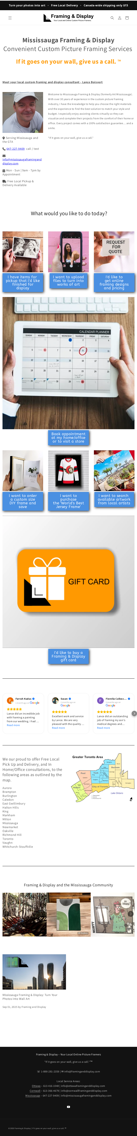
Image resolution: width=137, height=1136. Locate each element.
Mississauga (32, 1095)
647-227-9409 (16, 149)
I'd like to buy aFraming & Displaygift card (68, 656)
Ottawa (36, 1086)
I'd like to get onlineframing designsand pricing (114, 282)
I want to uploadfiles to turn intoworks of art (68, 281)
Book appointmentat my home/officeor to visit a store (68, 438)
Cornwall (35, 1090)
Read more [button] (13, 725)
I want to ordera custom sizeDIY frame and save (23, 501)
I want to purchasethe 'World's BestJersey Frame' (68, 501)
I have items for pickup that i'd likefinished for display (23, 282)
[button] (10, 18)
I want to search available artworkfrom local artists (114, 499)
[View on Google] (10, 700)
